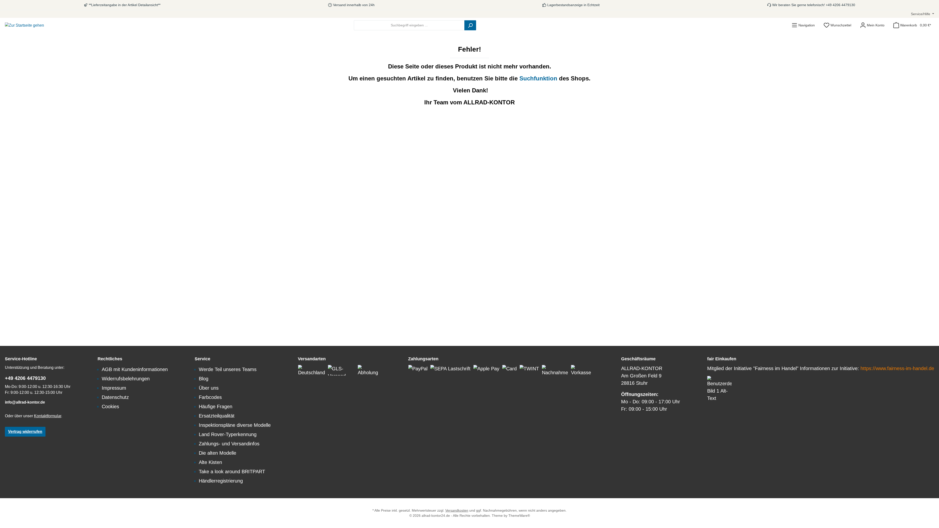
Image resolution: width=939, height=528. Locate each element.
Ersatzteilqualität (217, 415)
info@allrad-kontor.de (25, 402)
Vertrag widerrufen (25, 431)
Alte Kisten (210, 462)
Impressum (114, 388)
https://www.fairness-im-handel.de (897, 368)
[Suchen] (470, 25)
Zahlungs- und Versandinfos (229, 443)
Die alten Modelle (217, 453)
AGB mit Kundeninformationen (135, 369)
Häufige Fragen (215, 406)
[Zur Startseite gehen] (24, 25)
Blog (203, 378)
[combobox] (409, 25)
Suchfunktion (539, 78)
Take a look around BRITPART (232, 471)
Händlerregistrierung (221, 481)
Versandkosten (456, 510)
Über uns (209, 388)
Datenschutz (115, 397)
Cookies (110, 406)
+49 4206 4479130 (25, 378)
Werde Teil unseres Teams (228, 369)
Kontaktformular (47, 416)
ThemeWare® (519, 515)
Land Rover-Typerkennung (228, 434)
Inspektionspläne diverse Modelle (235, 425)
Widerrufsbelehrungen (126, 378)
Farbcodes (210, 397)
